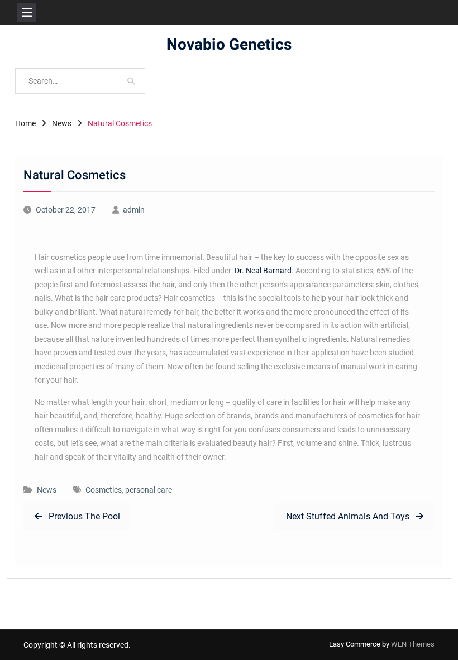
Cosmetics (103, 489)
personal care (148, 489)
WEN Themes (413, 644)
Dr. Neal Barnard (263, 270)
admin (134, 209)
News (46, 489)
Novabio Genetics (229, 44)
